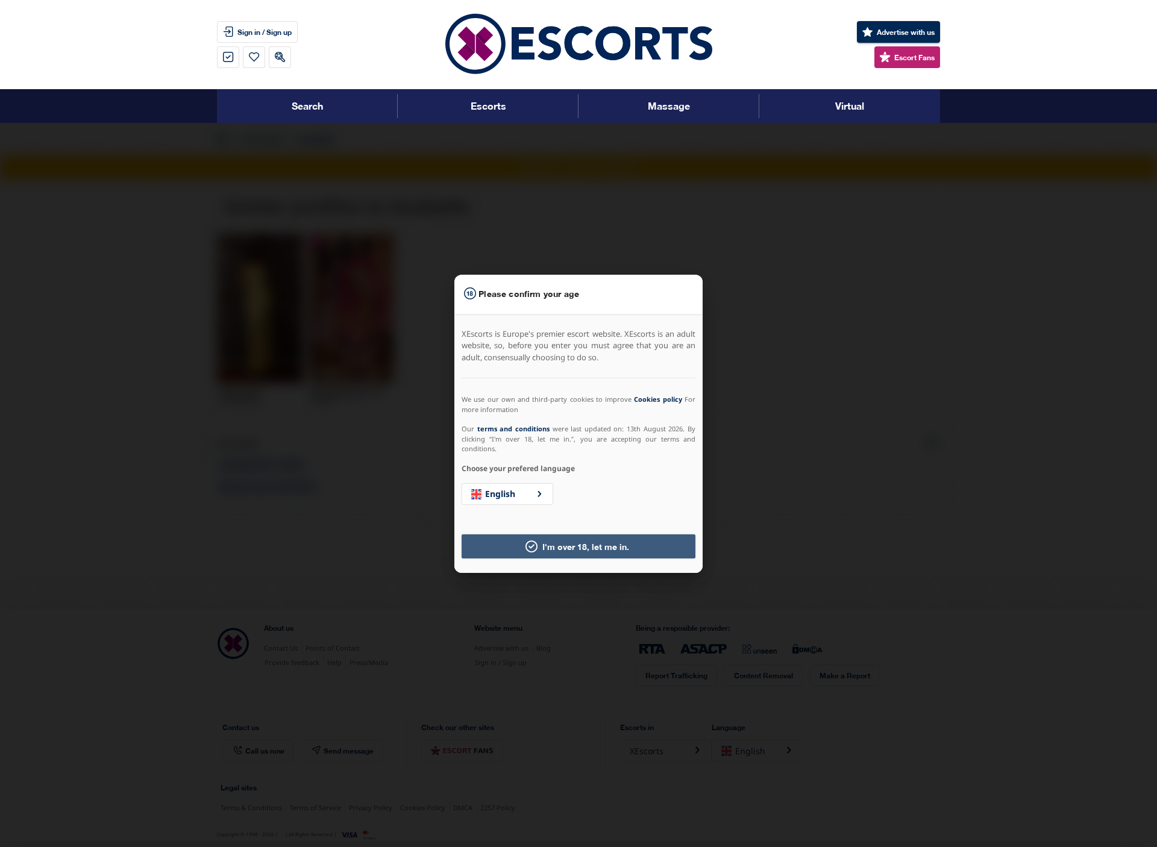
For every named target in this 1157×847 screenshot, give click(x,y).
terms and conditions (513, 428)
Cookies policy (658, 399)
